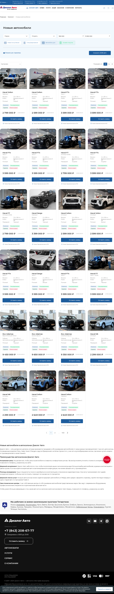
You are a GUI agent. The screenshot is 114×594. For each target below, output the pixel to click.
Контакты (78, 8)
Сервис (42, 8)
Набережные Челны (84, 507)
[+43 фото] (13, 320)
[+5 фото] (42, 199)
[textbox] (15, 36)
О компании (69, 8)
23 (105, 64)
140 (63, 433)
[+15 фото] (72, 199)
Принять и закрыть (104, 589)
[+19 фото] (13, 78)
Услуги (48, 8)
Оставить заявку (13, 119)
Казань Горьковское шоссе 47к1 (12, 123)
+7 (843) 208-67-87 (17, 3)
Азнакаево (20, 505)
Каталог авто (33, 8)
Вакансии (60, 8)
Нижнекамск (99, 507)
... (59, 433)
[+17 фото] (13, 199)
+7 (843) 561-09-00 (54, 3)
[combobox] (16, 36)
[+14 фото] (72, 78)
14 (109, 64)
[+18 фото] (42, 260)
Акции (54, 8)
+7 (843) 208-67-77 (30, 3)
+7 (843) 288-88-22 (42, 3)
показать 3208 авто (100, 53)
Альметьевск (31, 505)
